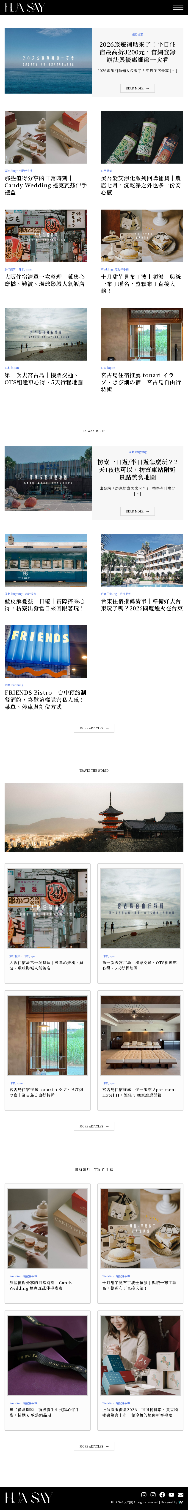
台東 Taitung (109, 594)
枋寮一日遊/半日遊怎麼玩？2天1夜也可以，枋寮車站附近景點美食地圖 (137, 469)
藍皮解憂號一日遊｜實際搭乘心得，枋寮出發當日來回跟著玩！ (45, 604)
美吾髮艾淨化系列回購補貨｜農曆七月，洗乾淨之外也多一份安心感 (141, 185)
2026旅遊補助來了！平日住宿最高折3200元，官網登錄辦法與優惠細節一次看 (137, 52)
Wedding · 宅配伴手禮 (18, 171)
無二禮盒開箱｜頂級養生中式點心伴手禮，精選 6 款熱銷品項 (44, 1412)
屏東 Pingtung (138, 452)
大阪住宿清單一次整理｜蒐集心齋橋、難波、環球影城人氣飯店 (45, 280)
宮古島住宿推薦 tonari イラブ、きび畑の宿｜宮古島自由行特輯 (141, 382)
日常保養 (106, 171)
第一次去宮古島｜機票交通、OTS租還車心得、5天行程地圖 (44, 378)
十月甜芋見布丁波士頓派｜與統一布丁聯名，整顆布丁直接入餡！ (141, 283)
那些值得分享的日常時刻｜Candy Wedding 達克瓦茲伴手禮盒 (46, 185)
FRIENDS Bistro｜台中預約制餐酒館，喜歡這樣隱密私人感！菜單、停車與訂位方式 (45, 699)
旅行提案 (137, 34)
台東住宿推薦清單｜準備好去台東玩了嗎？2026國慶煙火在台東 (142, 604)
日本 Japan (25, 269)
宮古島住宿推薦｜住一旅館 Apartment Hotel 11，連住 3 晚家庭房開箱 (139, 1092)
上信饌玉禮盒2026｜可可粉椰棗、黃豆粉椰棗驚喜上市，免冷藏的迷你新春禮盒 (140, 1412)
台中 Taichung (14, 685)
